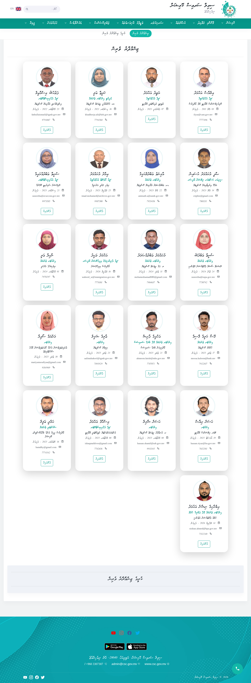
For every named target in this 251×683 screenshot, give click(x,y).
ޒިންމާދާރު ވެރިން (141, 33)
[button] (226, 23)
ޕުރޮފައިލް (204, 130)
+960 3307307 (94, 664)
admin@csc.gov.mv (124, 664)
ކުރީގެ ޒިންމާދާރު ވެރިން (114, 33)
